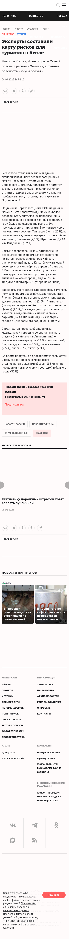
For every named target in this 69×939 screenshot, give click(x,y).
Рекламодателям (49, 702)
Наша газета (45, 690)
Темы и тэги (45, 684)
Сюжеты (7, 690)
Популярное (10, 713)
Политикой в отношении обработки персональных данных (19, 907)
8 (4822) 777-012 (46, 758)
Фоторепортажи (13, 731)
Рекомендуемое (13, 707)
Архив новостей (48, 696)
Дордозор (8, 752)
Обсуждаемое (11, 719)
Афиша (7, 684)
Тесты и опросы (13, 725)
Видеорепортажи (13, 737)
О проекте (43, 707)
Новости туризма (43, 424)
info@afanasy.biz (48, 752)
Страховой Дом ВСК (16, 433)
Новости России (15, 424)
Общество (42, 433)
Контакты (44, 713)
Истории (7, 696)
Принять (53, 895)
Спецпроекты (11, 702)
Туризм (21, 34)
